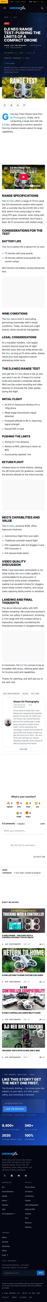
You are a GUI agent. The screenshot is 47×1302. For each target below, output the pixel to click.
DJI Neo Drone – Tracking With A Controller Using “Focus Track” (18, 936)
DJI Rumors (29, 1196)
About (4, 1237)
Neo (9, 247)
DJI (15, 17)
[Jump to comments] (24, 105)
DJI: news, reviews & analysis (28, 873)
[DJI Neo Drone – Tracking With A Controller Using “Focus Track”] (23, 920)
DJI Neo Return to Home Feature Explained (22, 975)
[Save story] (5, 105)
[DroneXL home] (17, 8)
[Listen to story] (18, 105)
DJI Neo (6, 124)
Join (41, 1273)
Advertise (6, 1246)
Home (6, 17)
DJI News (28, 1192)
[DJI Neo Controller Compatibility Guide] (23, 998)
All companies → (8, 1214)
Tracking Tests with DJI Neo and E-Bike (21, 1050)
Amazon (5, 1205)
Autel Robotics (7, 1192)
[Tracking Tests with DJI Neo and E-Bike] (23, 1035)
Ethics (4, 1251)
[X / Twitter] (5, 1175)
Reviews (28, 1223)
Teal (3, 1209)
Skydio (4, 1196)
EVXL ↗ (5, 1255)
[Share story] (11, 105)
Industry (28, 1227)
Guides (28, 1200)
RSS (30, 1297)
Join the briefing (15, 1109)
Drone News (30, 1187)
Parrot (4, 1200)
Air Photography (18, 117)
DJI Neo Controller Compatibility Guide (21, 1013)
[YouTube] (19, 1175)
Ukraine (28, 1214)
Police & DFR (30, 1209)
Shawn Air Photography (26, 701)
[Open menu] (5, 8)
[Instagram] (26, 1175)
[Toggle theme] (42, 8)
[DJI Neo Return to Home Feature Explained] (23, 960)
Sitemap (23, 1297)
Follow (23, 749)
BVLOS (25, 693)
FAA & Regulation (31, 1205)
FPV (26, 1218)
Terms (14, 1297)
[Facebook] (12, 1175)
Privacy (5, 1297)
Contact (5, 1242)
